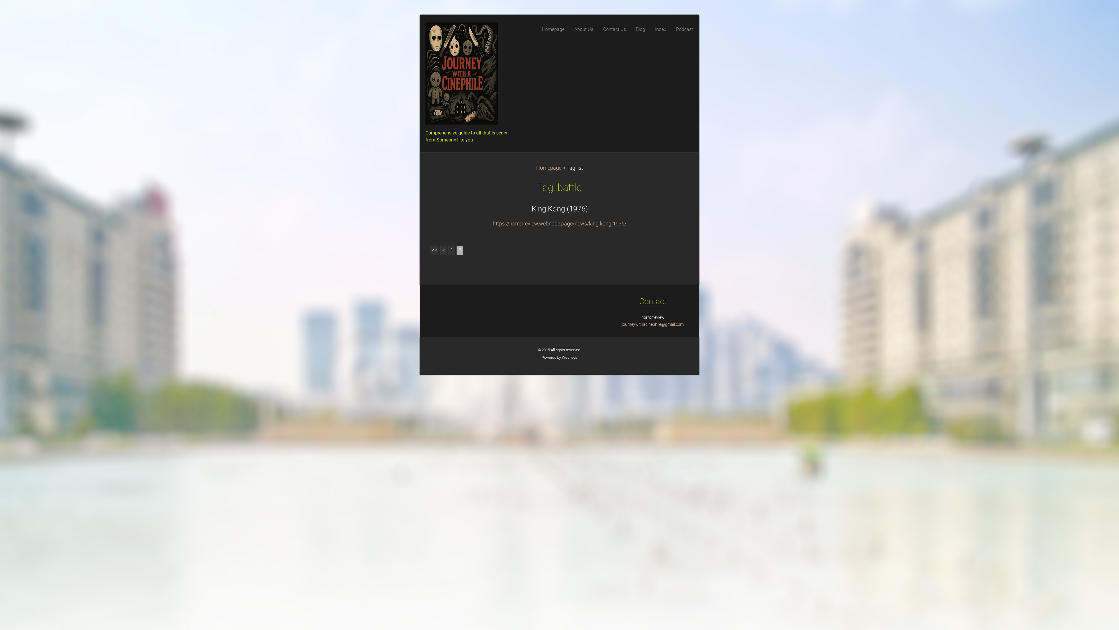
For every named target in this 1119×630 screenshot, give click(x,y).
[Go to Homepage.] (469, 75)
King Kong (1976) (560, 208)
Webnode (570, 357)
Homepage (549, 168)
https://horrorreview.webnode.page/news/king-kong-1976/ (560, 224)
